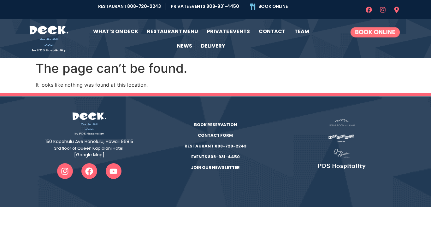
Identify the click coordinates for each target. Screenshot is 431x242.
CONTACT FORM (215, 135)
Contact (272, 31)
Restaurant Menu (172, 31)
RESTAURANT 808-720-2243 (215, 146)
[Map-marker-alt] (396, 9)
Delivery (213, 45)
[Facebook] (369, 9)
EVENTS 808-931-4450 (215, 157)
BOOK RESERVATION (215, 125)
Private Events (228, 31)
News (184, 45)
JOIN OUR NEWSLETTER (215, 167)
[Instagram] (382, 9)
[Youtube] (113, 171)
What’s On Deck (115, 31)
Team (301, 31)
